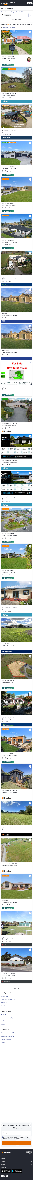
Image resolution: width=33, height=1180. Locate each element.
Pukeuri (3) (4, 1002)
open (29, 3)
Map (13, 27)
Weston (23, 12)
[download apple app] (6, 1171)
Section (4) (4, 1021)
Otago (12, 12)
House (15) (4, 1014)
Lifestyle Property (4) (7, 1017)
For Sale (7, 12)
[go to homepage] (8, 8)
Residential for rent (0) (7, 1036)
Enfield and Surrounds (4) (8, 999)
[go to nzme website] (29, 1153)
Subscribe (16, 1142)
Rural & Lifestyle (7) (6, 1039)
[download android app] (17, 1171)
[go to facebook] (4, 1176)
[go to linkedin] (7, 1176)
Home (2, 12)
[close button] (1, 3)
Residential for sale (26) (7, 1033)
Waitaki (18, 12)
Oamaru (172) (4, 996)
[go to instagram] (2, 1176)
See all (3, 1006)
